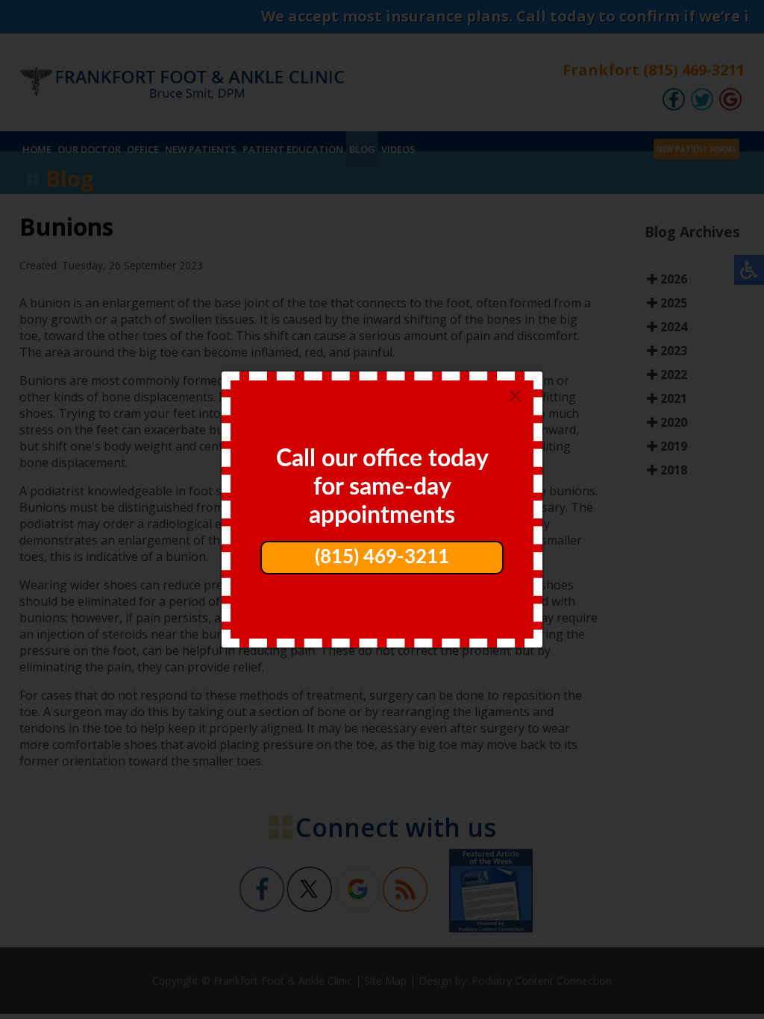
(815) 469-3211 (382, 557)
